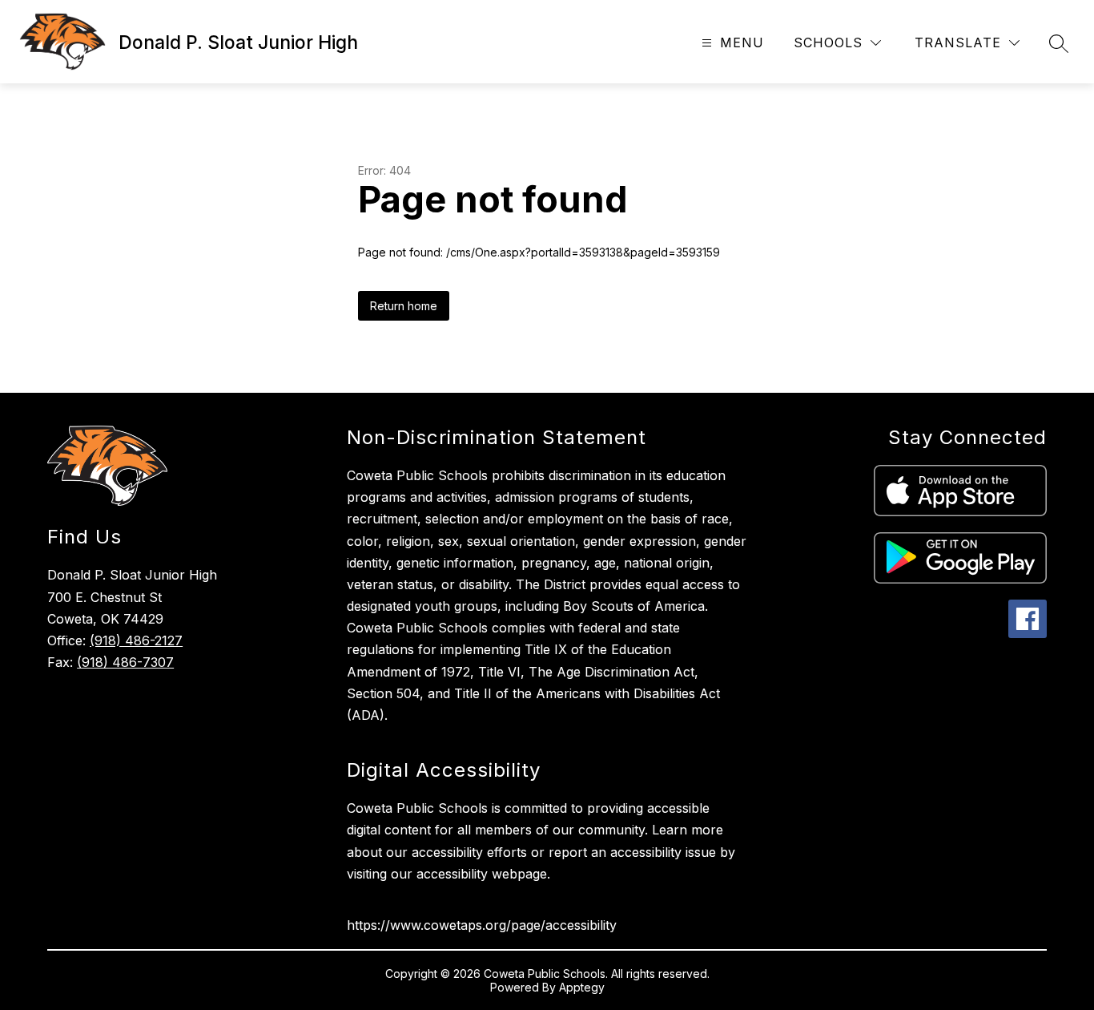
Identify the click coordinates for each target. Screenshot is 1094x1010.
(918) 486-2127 (136, 640)
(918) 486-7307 (125, 662)
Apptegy (582, 987)
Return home (403, 306)
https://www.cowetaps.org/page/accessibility (482, 925)
